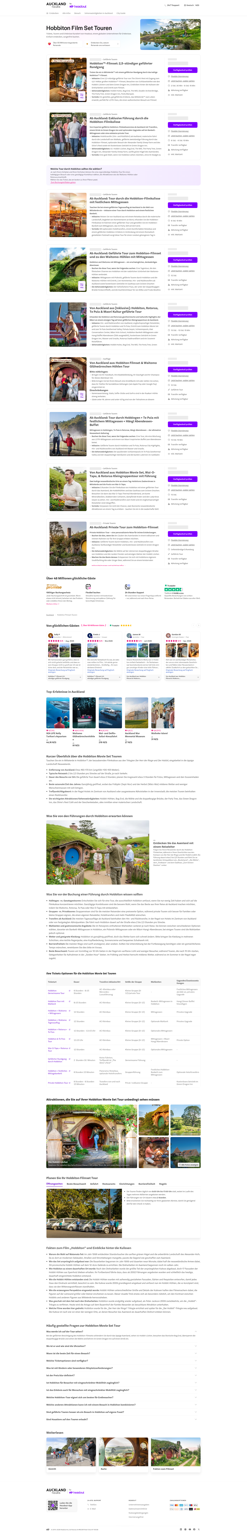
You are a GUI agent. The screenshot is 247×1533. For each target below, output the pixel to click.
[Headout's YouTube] (190, 1529)
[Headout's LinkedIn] (181, 1529)
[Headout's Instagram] (185, 1529)
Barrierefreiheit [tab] (147, 1183)
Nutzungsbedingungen (138, 1513)
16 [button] (97, 194)
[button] (53, 650)
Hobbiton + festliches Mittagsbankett (57, 1072)
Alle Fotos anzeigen (189, 1164)
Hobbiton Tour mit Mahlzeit (56, 1002)
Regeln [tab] (163, 1183)
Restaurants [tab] (108, 1183)
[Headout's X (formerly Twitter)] (199, 1529)
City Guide (121, 13)
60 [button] (97, 114)
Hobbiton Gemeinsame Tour (56, 991)
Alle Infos (66, 13)
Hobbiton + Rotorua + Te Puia (57, 1030)
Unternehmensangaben (139, 1504)
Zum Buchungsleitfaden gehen (63, 182)
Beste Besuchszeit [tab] (76, 1183)
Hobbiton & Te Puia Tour (56, 1040)
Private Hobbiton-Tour (58, 1083)
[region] (68, 80)
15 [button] (97, 358)
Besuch (77, 13)
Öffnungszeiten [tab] (54, 1183)
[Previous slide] (53, 80)
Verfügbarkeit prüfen (182, 68)
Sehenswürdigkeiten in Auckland (99, 13)
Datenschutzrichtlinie (138, 1508)
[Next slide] (83, 80)
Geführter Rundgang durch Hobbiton (57, 1060)
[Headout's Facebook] (194, 1529)
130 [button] (97, 59)
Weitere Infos (51, 603)
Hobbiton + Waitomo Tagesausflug (57, 1021)
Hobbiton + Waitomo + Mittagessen (57, 1011)
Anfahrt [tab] (94, 1183)
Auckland (50, 615)
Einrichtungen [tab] (126, 1183)
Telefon (93, 1504)
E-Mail (93, 1508)
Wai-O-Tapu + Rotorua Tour (58, 1049)
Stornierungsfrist (136, 1517)
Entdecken (54, 13)
